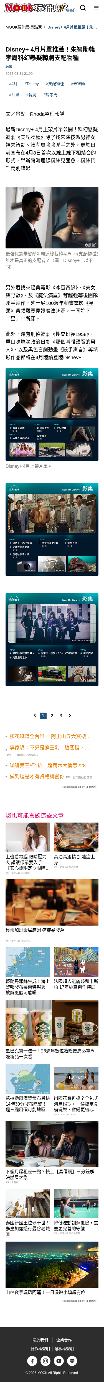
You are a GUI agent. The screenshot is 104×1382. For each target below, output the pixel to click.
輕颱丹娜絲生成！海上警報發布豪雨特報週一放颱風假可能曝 (28, 987)
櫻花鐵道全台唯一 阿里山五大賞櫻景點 (50, 737)
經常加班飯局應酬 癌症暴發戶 (35, 930)
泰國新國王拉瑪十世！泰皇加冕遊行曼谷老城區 (28, 1229)
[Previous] (35, 715)
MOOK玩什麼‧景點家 (24, 27)
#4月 (13, 83)
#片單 (14, 95)
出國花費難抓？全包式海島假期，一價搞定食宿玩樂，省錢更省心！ (76, 1104)
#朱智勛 (78, 83)
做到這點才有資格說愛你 (37, 776)
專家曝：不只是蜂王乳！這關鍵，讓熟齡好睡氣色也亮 (50, 748)
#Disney (32, 83)
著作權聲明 (40, 1349)
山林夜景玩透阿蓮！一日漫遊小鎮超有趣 (45, 1292)
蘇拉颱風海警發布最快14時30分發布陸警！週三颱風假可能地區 (28, 1104)
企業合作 (64, 1340)
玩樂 (9, 67)
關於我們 (40, 1340)
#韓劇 (31, 95)
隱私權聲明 (64, 1349)
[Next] (70, 715)
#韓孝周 (50, 95)
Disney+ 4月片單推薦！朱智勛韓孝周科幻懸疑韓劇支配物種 (72, 27)
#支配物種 (55, 83)
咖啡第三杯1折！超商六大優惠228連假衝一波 (50, 766)
